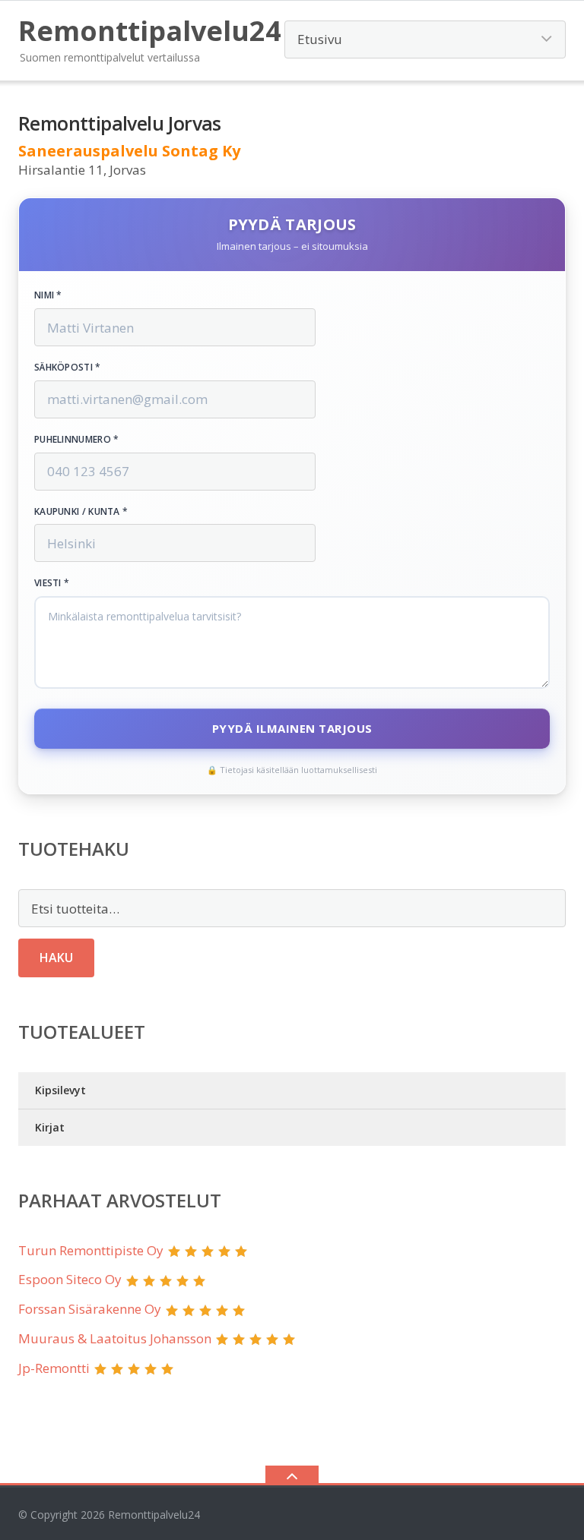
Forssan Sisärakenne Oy (89, 1309)
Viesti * (51, 583)
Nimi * (48, 295)
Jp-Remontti (54, 1368)
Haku (56, 957)
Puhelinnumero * (76, 440)
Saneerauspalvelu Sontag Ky (129, 150)
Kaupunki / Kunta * (81, 512)
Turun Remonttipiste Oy (90, 1250)
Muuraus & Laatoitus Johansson (114, 1338)
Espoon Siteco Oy (70, 1279)
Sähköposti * (67, 367)
